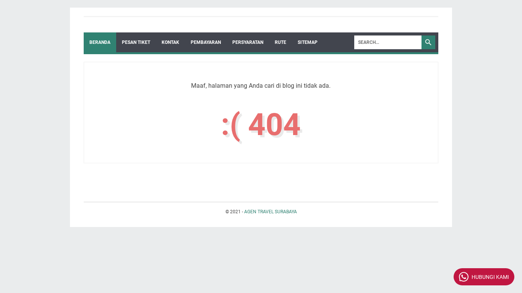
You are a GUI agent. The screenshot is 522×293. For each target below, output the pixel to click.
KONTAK (170, 42)
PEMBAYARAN (206, 42)
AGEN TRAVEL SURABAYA (270, 211)
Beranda (99, 42)
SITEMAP (308, 42)
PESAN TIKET (136, 42)
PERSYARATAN (247, 42)
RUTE (280, 42)
